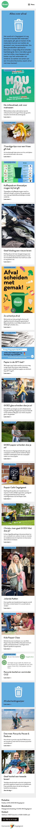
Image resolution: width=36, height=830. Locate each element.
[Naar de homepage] (5, 4)
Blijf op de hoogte (11, 819)
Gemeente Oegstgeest (12, 825)
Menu (32, 4)
